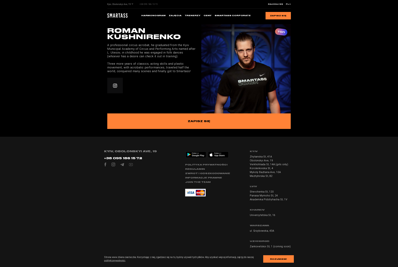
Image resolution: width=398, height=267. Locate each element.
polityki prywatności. (114, 260)
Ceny (208, 15)
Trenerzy (193, 15)
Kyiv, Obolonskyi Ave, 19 (119, 4)
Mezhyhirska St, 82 (261, 176)
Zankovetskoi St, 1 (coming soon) (270, 246)
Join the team (198, 182)
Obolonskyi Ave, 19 (261, 160)
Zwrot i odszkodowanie (207, 173)
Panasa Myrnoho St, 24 (264, 195)
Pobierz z (195, 153)
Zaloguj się (275, 4)
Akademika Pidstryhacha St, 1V (268, 199)
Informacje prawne (203, 177)
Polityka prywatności (206, 164)
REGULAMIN (195, 169)
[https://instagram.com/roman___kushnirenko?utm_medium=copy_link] (115, 85)
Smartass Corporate (233, 15)
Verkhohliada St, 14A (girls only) (269, 164)
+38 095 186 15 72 (148, 4)
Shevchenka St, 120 (262, 191)
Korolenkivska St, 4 (261, 168)
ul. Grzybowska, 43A (262, 230)
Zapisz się (278, 16)
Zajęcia (175, 15)
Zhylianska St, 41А (261, 156)
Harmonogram (153, 15)
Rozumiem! (278, 259)
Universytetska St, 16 (262, 215)
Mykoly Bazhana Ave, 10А (265, 172)
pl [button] (287, 4)
